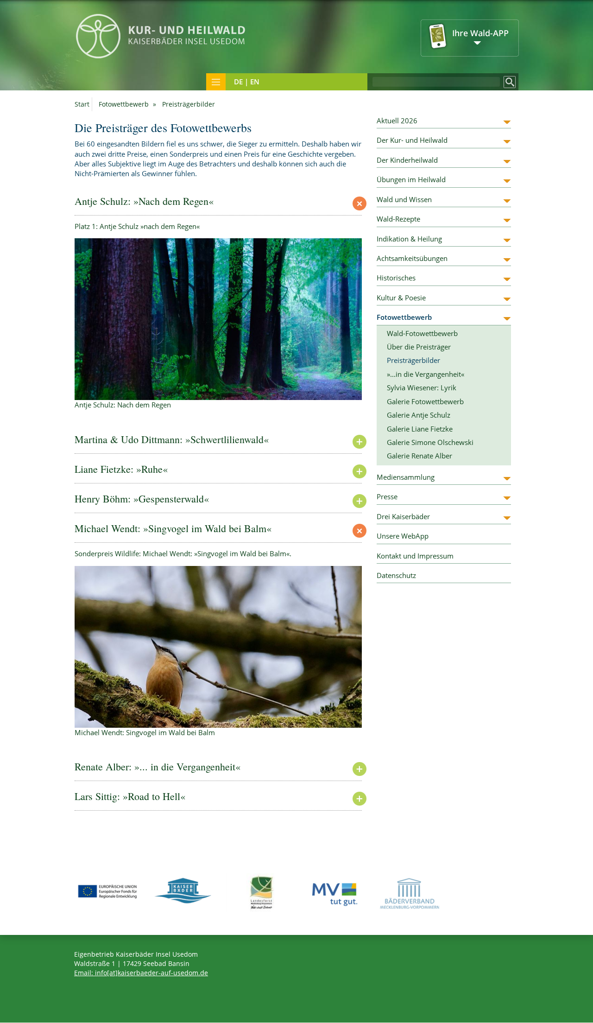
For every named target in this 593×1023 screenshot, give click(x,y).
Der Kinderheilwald (407, 160)
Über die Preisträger (419, 346)
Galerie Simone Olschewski (430, 442)
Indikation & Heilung (409, 238)
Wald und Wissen (404, 199)
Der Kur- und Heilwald (412, 140)
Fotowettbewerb (124, 104)
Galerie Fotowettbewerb (425, 401)
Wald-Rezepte (398, 218)
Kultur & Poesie (401, 297)
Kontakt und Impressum (415, 555)
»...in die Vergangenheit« (425, 374)
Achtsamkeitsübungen (412, 258)
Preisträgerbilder (413, 360)
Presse (387, 496)
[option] (218, 324)
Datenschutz (396, 575)
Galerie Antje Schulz (418, 414)
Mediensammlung (406, 477)
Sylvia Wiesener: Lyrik (421, 387)
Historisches (396, 277)
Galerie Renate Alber (419, 455)
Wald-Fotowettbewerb (422, 333)
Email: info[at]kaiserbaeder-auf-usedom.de (141, 972)
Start (82, 104)
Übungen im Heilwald (411, 179)
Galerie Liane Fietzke (420, 428)
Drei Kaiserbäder (403, 516)
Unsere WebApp (403, 535)
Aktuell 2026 (397, 120)
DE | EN (246, 81)
